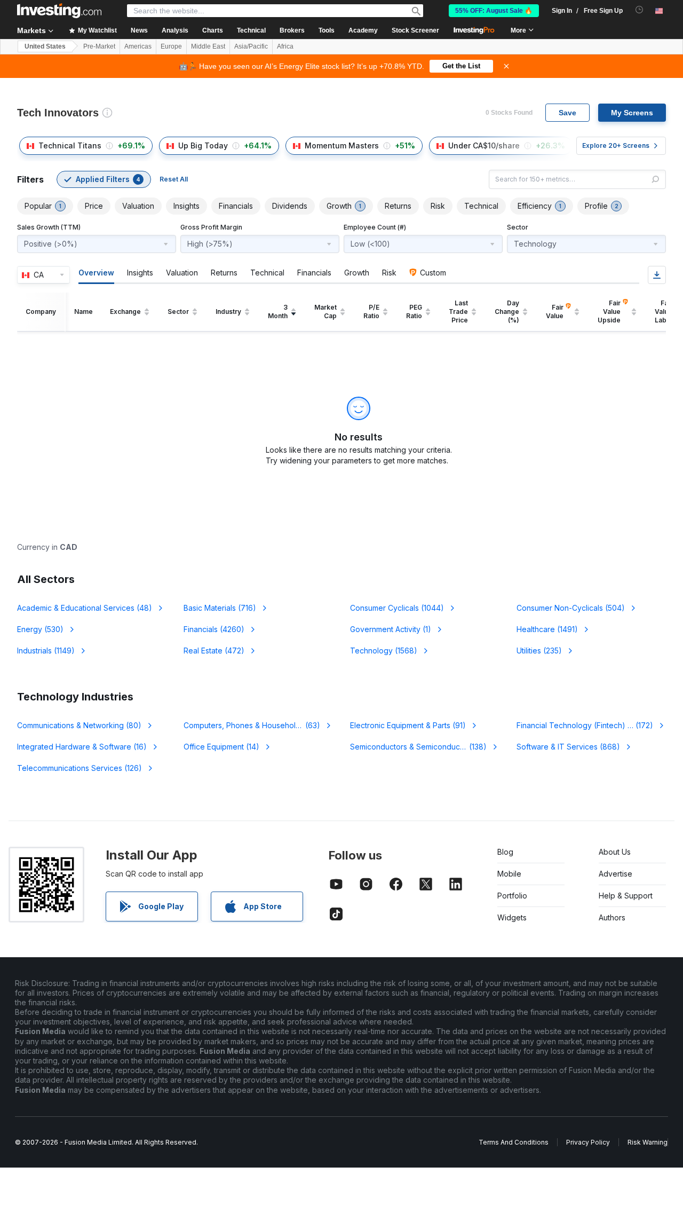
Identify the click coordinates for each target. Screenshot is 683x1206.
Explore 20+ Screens (615, 145)
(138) (424, 746)
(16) (82, 746)
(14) (221, 746)
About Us (615, 851)
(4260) (214, 629)
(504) (571, 607)
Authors (612, 917)
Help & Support (626, 895)
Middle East (208, 46)
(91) (408, 725)
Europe (171, 46)
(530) (40, 629)
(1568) (383, 650)
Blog (505, 851)
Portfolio (512, 895)
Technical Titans (69, 145)
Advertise (615, 873)
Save (567, 112)
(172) (591, 725)
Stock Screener (415, 30)
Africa (285, 46)
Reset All (174, 179)
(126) (79, 768)
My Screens (632, 112)
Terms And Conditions (514, 1142)
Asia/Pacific (251, 46)
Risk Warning (648, 1142)
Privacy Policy (588, 1142)
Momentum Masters (342, 145)
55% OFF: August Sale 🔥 (494, 10)
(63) (258, 725)
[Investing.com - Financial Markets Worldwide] (59, 10)
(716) (220, 607)
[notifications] (639, 10)
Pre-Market (99, 46)
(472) (214, 650)
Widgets (512, 917)
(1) (390, 629)
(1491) (547, 629)
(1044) (397, 607)
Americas (138, 46)
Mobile (509, 873)
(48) (84, 607)
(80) (79, 725)
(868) (568, 746)
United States (45, 46)
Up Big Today (203, 145)
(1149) (46, 650)
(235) (539, 650)
